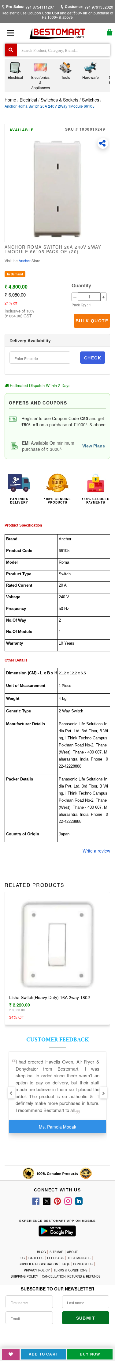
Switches (90, 100)
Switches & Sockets (59, 100)
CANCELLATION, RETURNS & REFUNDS (71, 1276)
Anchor (25, 260)
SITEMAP (56, 1252)
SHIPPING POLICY (24, 1276)
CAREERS (35, 1258)
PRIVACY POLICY (37, 1270)
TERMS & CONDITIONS (70, 1270)
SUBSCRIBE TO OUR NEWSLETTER (57, 1289)
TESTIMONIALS (79, 1258)
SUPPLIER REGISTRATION (38, 1264)
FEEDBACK (55, 1258)
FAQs (65, 1264)
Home (10, 100)
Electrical (29, 100)
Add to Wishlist (11, 1354)
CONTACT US (83, 1264)
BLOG (41, 1252)
